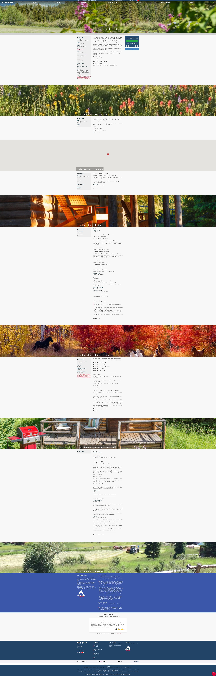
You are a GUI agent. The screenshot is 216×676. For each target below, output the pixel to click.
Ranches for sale (97, 654)
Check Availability (112, 2)
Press (113, 0)
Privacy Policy (96, 645)
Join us (126, 0)
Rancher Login (96, 653)
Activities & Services (126, 34)
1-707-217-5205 (81, 650)
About (78, 34)
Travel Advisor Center (98, 649)
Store (95, 650)
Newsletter (117, 0)
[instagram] (137, 0)
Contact (95, 647)
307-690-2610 (79, 49)
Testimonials (121, 0)
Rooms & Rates (114, 34)
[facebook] (135, 0)
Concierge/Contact (166, 2)
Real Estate (139, 2)
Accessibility (96, 646)
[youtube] (138, 0)
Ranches (35, 2)
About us (95, 643)
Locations (58, 2)
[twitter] (136, 0)
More (191, 2)
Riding (104, 34)
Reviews (137, 34)
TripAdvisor (118, 633)
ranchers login (130, 0)
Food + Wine (87, 34)
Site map (95, 651)
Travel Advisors (85, 2)
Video (132, 49)
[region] (108, 155)
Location (96, 34)
